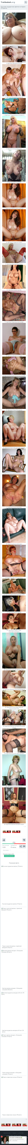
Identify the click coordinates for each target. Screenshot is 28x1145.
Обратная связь (7, 1133)
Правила (14, 1133)
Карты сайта (21, 1133)
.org (8, 2)
